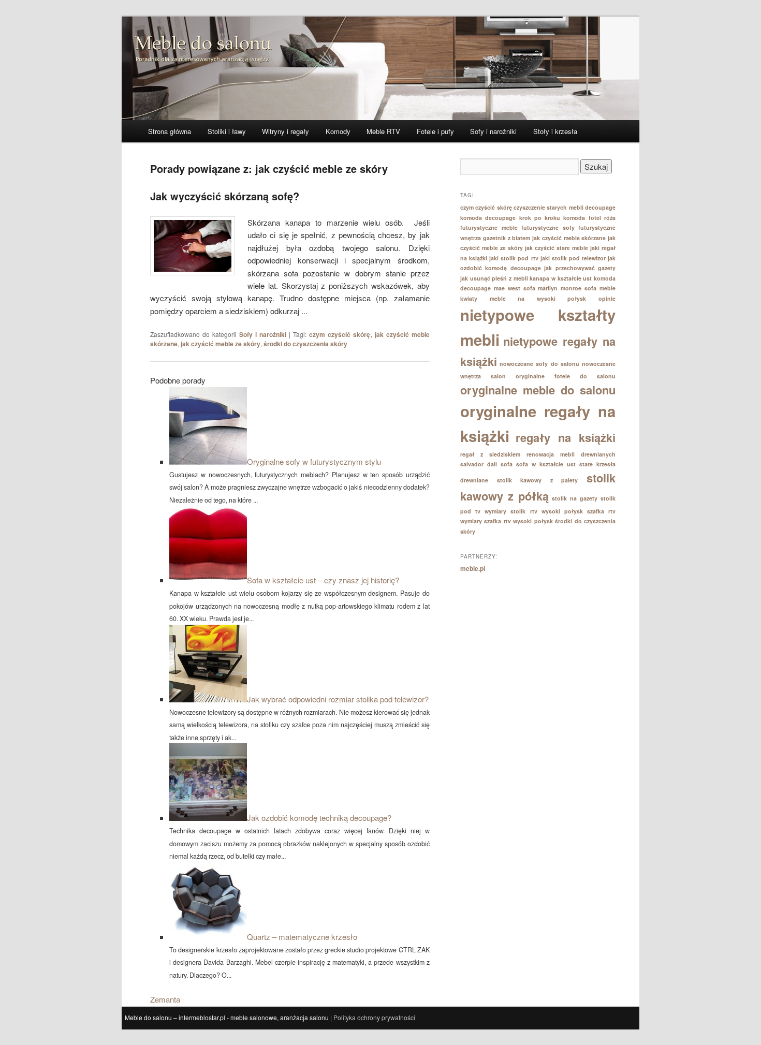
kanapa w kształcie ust (561, 278)
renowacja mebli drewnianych (571, 454)
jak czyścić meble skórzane (569, 238)
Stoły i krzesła (555, 131)
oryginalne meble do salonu (538, 389)
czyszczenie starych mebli (548, 207)
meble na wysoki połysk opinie (553, 298)
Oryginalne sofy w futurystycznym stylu (314, 461)
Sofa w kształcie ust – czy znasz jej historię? (323, 580)
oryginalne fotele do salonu (566, 376)
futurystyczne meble (489, 227)
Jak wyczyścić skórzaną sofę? (224, 195)
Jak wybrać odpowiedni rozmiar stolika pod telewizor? (338, 699)
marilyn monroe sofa (567, 288)
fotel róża (602, 218)
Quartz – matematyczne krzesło (302, 936)
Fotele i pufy (435, 131)
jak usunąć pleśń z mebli (494, 278)
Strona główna (169, 131)
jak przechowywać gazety (580, 268)
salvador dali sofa (486, 464)
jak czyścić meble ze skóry (220, 343)
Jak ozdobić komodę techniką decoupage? (319, 817)
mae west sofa (514, 288)
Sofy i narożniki (493, 131)
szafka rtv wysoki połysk (518, 521)
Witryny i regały (285, 131)
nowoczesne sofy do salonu (539, 363)
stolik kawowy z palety (537, 480)
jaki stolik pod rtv (513, 258)
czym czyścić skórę (339, 334)
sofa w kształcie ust (546, 464)
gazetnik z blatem (507, 238)
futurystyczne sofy (548, 227)
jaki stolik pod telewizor (573, 258)
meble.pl (472, 568)
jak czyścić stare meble (556, 248)
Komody (338, 131)
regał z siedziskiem (490, 454)
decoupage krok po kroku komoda (535, 218)
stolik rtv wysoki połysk (546, 511)
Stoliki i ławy (227, 131)
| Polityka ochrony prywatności (372, 1017)
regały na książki (566, 437)
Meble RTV (383, 131)
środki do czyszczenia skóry (305, 343)
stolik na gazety (574, 498)
